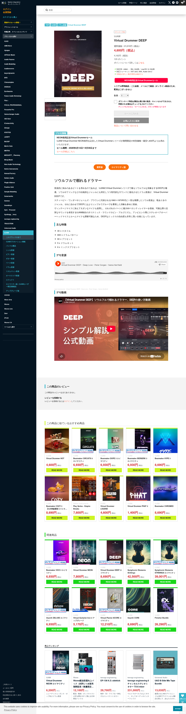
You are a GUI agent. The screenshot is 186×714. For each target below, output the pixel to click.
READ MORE (56, 470)
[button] (170, 709)
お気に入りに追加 (131, 120)
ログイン (67, 401)
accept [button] (178, 709)
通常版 (100, 167)
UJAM (53, 25)
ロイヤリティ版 (119, 167)
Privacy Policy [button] (10, 710)
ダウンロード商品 (120, 32)
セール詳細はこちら (66, 151)
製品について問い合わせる (126, 125)
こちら (141, 62)
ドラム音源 (62, 25)
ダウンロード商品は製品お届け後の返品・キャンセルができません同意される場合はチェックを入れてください (145, 104)
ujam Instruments (59, 289)
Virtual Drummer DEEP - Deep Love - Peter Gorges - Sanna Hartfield (87, 289)
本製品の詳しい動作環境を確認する (130, 74)
